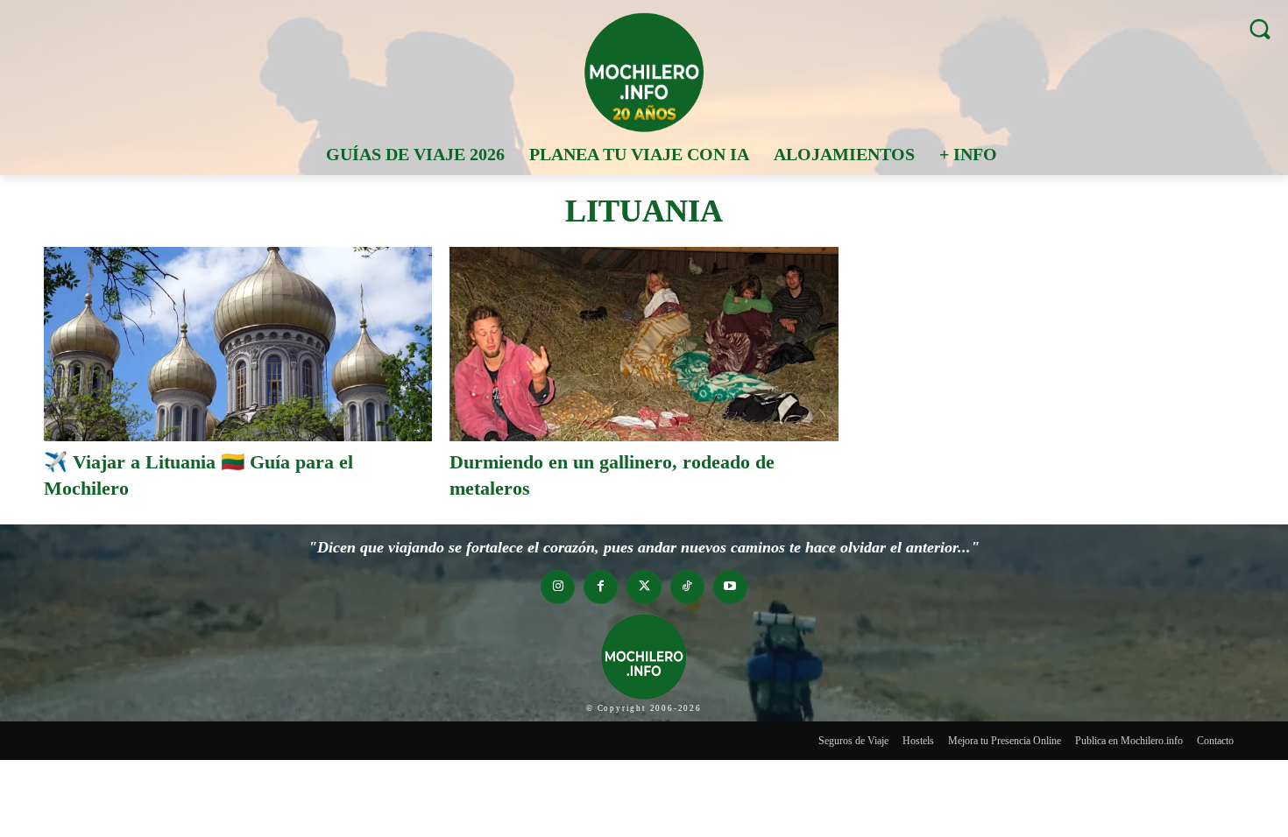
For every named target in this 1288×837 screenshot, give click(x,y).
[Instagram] (558, 587)
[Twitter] (643, 587)
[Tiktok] (687, 587)
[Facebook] (601, 587)
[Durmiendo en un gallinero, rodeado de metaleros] (643, 344)
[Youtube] (730, 587)
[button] (1259, 28)
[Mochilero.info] (644, 72)
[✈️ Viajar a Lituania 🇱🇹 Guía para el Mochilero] (238, 344)
